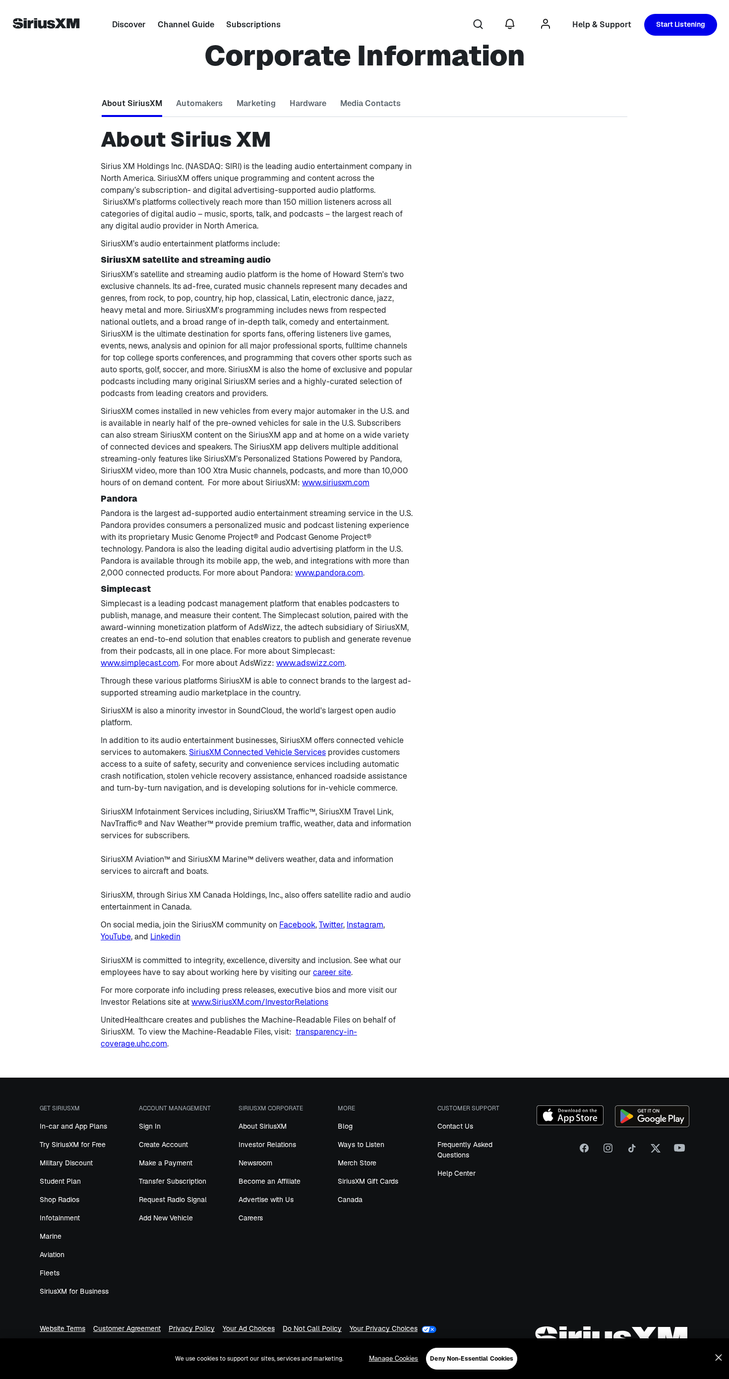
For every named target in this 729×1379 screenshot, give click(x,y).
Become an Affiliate (270, 1181)
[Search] (478, 25)
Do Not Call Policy (312, 1329)
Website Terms (62, 1329)
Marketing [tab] (256, 103)
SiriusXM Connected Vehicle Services (257, 752)
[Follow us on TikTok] (632, 1152)
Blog (345, 1126)
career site (332, 972)
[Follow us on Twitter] (656, 1152)
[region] (364, 1358)
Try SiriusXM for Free (73, 1144)
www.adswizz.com (310, 663)
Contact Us (455, 1126)
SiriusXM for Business (74, 1291)
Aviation (52, 1254)
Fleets (50, 1272)
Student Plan (60, 1181)
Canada (350, 1199)
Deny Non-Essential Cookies (471, 1359)
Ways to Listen (361, 1144)
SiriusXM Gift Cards (368, 1181)
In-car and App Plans (73, 1126)
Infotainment (60, 1217)
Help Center (456, 1173)
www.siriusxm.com (335, 482)
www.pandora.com (329, 573)
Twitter (331, 924)
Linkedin (165, 936)
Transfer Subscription (172, 1181)
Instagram (365, 924)
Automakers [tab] (199, 103)
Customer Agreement (127, 1329)
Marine (50, 1236)
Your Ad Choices (249, 1329)
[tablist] (364, 105)
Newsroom (255, 1162)
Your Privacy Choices (384, 1328)
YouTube (116, 936)
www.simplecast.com (140, 663)
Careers (251, 1217)
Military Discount (66, 1162)
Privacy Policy (192, 1329)
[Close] (718, 1357)
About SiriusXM (263, 1126)
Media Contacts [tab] (370, 103)
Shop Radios (59, 1199)
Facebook (297, 924)
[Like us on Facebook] (584, 1152)
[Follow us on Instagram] (608, 1152)
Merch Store (357, 1162)
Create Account (163, 1144)
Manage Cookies (394, 1358)
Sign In (150, 1126)
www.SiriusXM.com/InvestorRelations (259, 1002)
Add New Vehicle (166, 1217)
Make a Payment (165, 1162)
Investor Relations (267, 1144)
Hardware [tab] (308, 103)
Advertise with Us (266, 1199)
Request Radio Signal (173, 1199)
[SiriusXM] (46, 24)
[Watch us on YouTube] (679, 1152)
